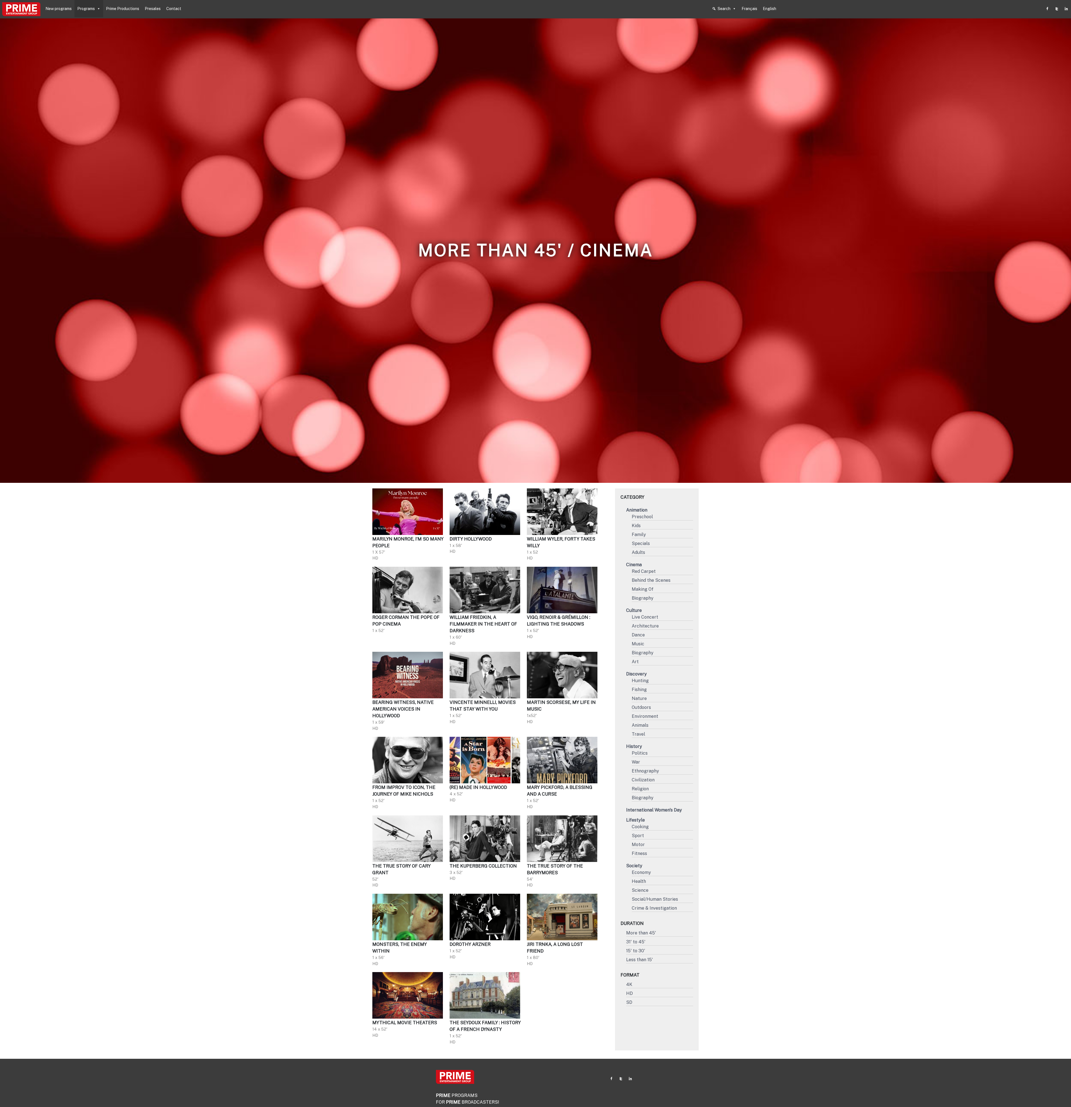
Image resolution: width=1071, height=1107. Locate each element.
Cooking (640, 826)
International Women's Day (654, 810)
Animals (640, 725)
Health (639, 881)
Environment (645, 716)
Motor (638, 844)
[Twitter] (1057, 8)
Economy (641, 872)
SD (629, 1002)
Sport (638, 835)
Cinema (634, 564)
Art (635, 661)
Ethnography (645, 771)
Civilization (643, 780)
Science (640, 890)
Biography (642, 598)
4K (629, 984)
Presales (153, 8)
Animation (636, 510)
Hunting (640, 680)
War (636, 762)
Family (639, 534)
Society (634, 865)
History (634, 746)
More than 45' (641, 933)
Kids (636, 525)
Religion (640, 788)
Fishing (639, 689)
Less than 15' (639, 959)
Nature (639, 698)
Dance (638, 635)
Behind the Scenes (651, 580)
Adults (638, 552)
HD (629, 993)
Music (638, 643)
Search (724, 8)
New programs (58, 8)
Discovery (636, 674)
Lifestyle (635, 820)
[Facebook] (1047, 8)
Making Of (642, 589)
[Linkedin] (1066, 8)
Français (749, 8)
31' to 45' (635, 941)
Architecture (645, 626)
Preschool (642, 516)
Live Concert (645, 617)
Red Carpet (644, 571)
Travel (638, 734)
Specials (641, 543)
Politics (640, 753)
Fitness (639, 853)
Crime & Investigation (654, 908)
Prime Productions (122, 8)
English (769, 8)
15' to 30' (635, 950)
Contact (173, 8)
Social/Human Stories (655, 899)
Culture (634, 610)
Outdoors (641, 707)
